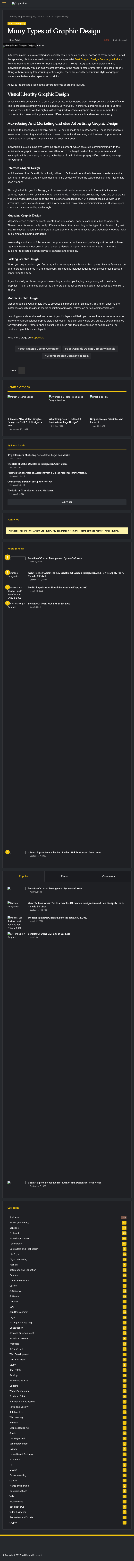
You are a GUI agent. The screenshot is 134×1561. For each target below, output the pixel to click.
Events (13, 1449)
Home (12, 16)
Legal (12, 1317)
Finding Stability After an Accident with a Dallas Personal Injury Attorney (47, 472)
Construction (16, 1327)
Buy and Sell (16, 1349)
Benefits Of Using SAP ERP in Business (49, 603)
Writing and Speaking (20, 1322)
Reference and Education (22, 1270)
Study (12, 1364)
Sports (12, 1433)
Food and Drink (17, 1396)
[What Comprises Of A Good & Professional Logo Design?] (67, 405)
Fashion (13, 1264)
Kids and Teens (17, 1359)
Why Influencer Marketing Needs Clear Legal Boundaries (39, 454)
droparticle (37, 337)
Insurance (14, 1459)
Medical (13, 1301)
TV (10, 1464)
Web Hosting (16, 1417)
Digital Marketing (18, 1259)
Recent (65, 876)
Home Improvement (19, 1238)
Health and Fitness (19, 1222)
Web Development (19, 1354)
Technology (15, 1243)
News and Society (19, 1407)
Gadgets (13, 1385)
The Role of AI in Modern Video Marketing (31, 490)
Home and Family (18, 1380)
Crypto (13, 1522)
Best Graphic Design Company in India (91, 348)
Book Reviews (16, 1506)
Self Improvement (18, 1443)
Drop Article (15, 40)
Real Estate (15, 1370)
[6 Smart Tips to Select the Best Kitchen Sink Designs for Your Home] (16, 857)
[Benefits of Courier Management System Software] (16, 563)
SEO (11, 1306)
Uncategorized (17, 1438)
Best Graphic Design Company (39, 348)
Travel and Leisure (19, 1280)
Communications (18, 1491)
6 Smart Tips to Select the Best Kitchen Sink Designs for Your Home (64, 852)
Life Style (14, 1254)
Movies (13, 1470)
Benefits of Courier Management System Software (55, 558)
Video (12, 1496)
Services (14, 1228)
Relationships (16, 1412)
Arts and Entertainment (21, 1333)
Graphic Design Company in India (67, 355)
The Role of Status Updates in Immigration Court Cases (37, 463)
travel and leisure (18, 1338)
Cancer (13, 1480)
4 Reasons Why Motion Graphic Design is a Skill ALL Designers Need (25, 422)
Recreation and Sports (21, 1517)
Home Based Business (21, 1454)
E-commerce (16, 1501)
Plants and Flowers (19, 1485)
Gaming (13, 1375)
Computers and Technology (24, 1249)
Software (14, 1296)
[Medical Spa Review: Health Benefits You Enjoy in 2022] (16, 593)
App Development (18, 1312)
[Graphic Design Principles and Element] (108, 405)
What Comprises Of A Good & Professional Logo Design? (65, 420)
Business (14, 1217)
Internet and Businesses (22, 1401)
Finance (13, 1275)
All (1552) (67, 502)
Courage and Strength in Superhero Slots (30, 481)
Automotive (15, 1291)
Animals (13, 1422)
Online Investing (17, 1475)
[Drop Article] (19, 3)
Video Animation (17, 1512)
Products (14, 1343)
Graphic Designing (27, 16)
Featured (14, 1233)
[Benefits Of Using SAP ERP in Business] (16, 725)
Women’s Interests (19, 1391)
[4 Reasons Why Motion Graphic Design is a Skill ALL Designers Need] (26, 405)
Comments (108, 876)
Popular (23, 876)
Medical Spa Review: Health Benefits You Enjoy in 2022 (57, 587)
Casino (13, 1285)
